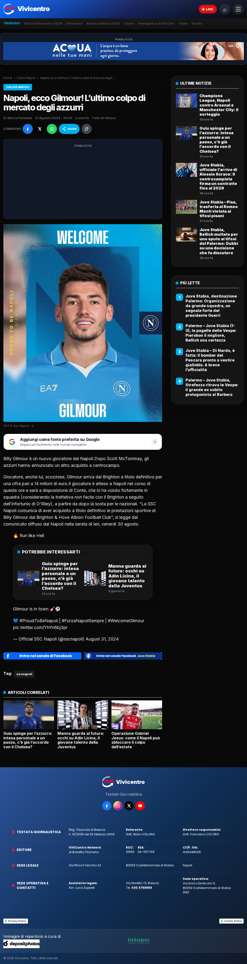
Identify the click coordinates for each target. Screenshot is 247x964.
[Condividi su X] (40, 129)
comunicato (15, 523)
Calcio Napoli (26, 78)
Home (7, 78)
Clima (183, 23)
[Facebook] (106, 805)
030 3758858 (141, 888)
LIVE (209, 9)
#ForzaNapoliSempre (83, 620)
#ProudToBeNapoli (39, 620)
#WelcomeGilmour (126, 620)
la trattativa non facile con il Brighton (87, 497)
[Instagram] (118, 805)
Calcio (129, 23)
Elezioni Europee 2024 (43, 23)
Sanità (197, 23)
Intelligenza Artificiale (156, 23)
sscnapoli (24, 674)
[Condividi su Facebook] (28, 129)
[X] (129, 805)
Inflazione (74, 23)
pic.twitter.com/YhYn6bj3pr (40, 627)
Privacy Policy (17, 921)
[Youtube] (140, 805)
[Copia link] (87, 129)
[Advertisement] (83, 182)
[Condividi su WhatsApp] (52, 129)
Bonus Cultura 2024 (103, 23)
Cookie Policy (233, 921)
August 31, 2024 (102, 638)
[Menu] (238, 9)
